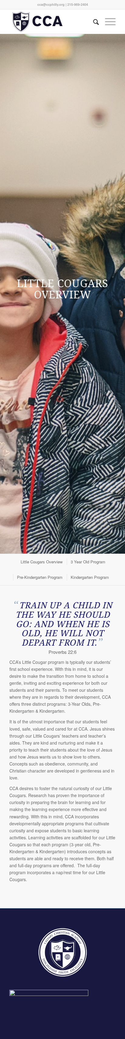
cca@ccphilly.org (51, 4)
